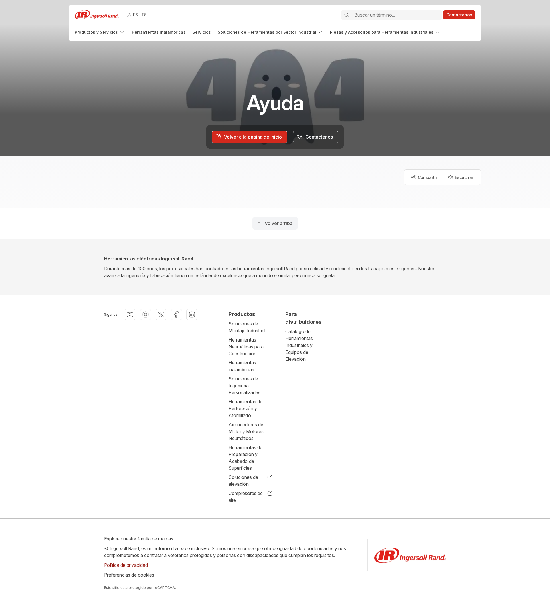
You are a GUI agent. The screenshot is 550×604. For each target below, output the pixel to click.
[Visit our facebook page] (176, 314)
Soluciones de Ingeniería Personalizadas (244, 385)
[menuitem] (100, 32)
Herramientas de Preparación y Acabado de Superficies (245, 458)
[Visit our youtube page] (130, 314)
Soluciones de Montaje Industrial (247, 327)
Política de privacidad (126, 565)
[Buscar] (346, 15)
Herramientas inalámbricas (242, 366)
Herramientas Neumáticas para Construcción (246, 346)
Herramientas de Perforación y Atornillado (245, 408)
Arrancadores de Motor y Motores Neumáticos (246, 431)
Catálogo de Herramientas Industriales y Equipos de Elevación (299, 345)
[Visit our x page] (161, 314)
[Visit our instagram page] (145, 314)
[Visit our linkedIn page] (191, 314)
